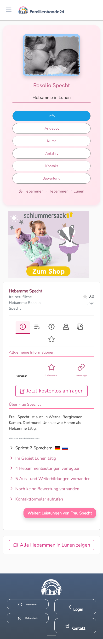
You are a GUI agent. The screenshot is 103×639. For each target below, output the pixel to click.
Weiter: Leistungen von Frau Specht (60, 513)
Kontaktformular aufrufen (38, 499)
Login (78, 609)
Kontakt (51, 165)
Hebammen (33, 191)
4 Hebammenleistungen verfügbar (47, 468)
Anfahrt (51, 153)
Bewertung (51, 178)
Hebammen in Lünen (66, 191)
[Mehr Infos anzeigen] (51, 635)
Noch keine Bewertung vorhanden (46, 489)
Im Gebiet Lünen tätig (35, 458)
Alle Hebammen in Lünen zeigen (55, 545)
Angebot (52, 128)
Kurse (51, 141)
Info (51, 116)
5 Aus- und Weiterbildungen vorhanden (52, 479)
